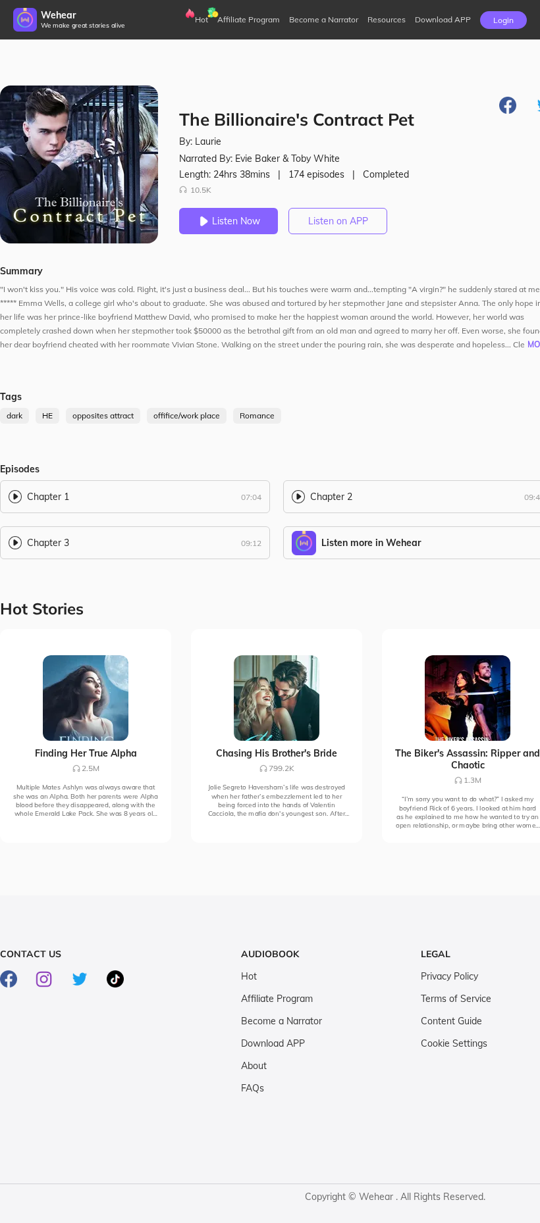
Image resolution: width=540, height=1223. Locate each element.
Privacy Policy (449, 976)
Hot (201, 19)
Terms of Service (456, 999)
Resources (386, 19)
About (254, 1066)
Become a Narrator (323, 19)
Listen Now (236, 221)
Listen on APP (338, 221)
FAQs (252, 1088)
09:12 (251, 543)
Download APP (273, 1043)
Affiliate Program (248, 19)
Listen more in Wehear (371, 543)
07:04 (251, 497)
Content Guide (451, 1021)
